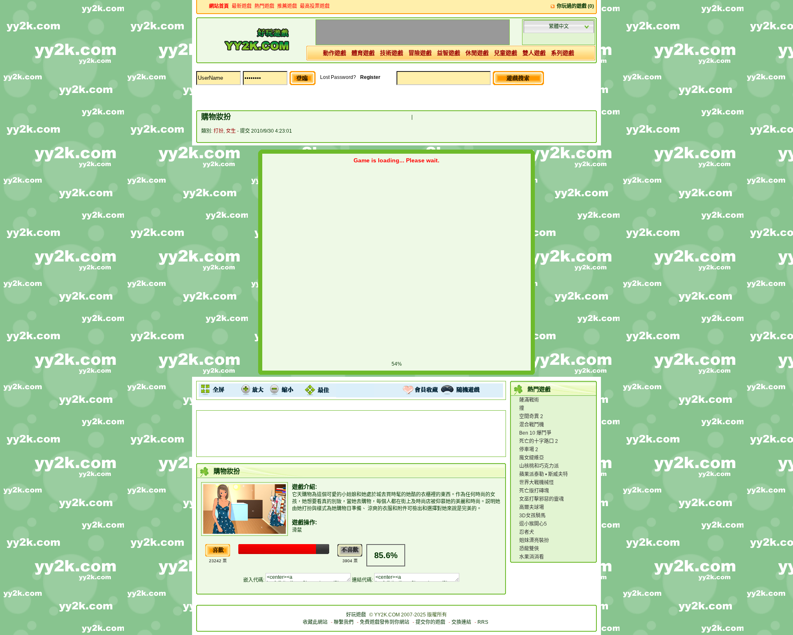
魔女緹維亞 (531, 458)
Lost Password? (338, 77)
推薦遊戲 (287, 6)
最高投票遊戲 (315, 6)
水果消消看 (531, 557)
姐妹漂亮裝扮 (534, 540)
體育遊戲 (363, 53)
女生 (231, 131)
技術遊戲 (391, 53)
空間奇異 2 (531, 416)
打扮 (218, 131)
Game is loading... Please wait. (396, 160)
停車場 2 (528, 449)
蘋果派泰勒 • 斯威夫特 (543, 474)
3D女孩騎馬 (532, 515)
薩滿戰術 (529, 400)
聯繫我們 (344, 622)
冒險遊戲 (420, 53)
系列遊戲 (562, 53)
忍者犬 (526, 532)
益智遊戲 (448, 53)
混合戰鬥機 (531, 425)
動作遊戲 (334, 53)
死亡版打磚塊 (534, 491)
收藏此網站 (315, 622)
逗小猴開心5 (533, 524)
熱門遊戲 (264, 6)
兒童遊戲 (505, 53)
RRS (482, 622)
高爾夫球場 (531, 507)
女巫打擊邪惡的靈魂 (541, 499)
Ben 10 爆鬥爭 (535, 433)
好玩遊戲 (356, 615)
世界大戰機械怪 (536, 482)
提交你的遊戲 (430, 622)
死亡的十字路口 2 (538, 441)
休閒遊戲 (477, 53)
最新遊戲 (242, 6)
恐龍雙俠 (529, 549)
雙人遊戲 (534, 53)
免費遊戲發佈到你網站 (384, 622)
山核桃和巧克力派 (539, 466)
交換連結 (461, 622)
